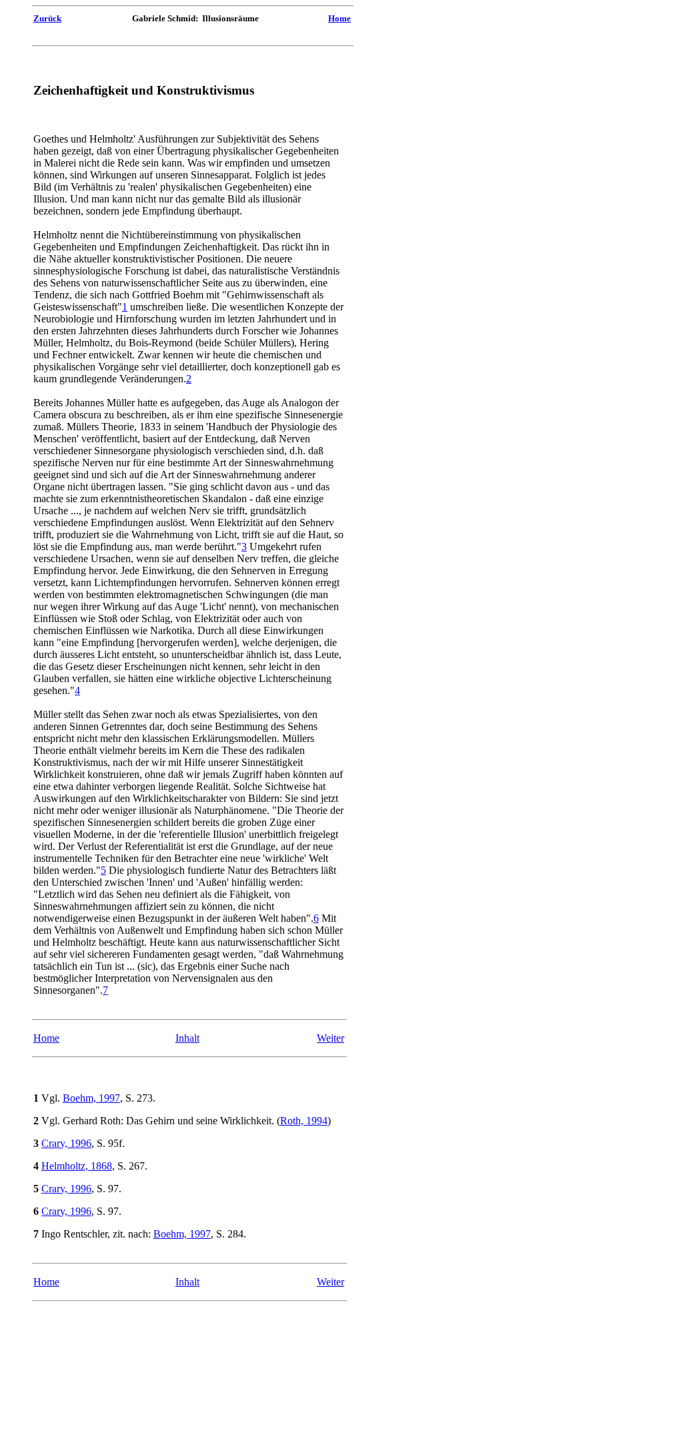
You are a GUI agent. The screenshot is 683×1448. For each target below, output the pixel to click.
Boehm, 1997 (91, 1098)
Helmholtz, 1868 (76, 1166)
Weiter (330, 1038)
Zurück (47, 18)
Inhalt (187, 1038)
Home (339, 18)
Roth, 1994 (303, 1120)
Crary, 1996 (66, 1143)
